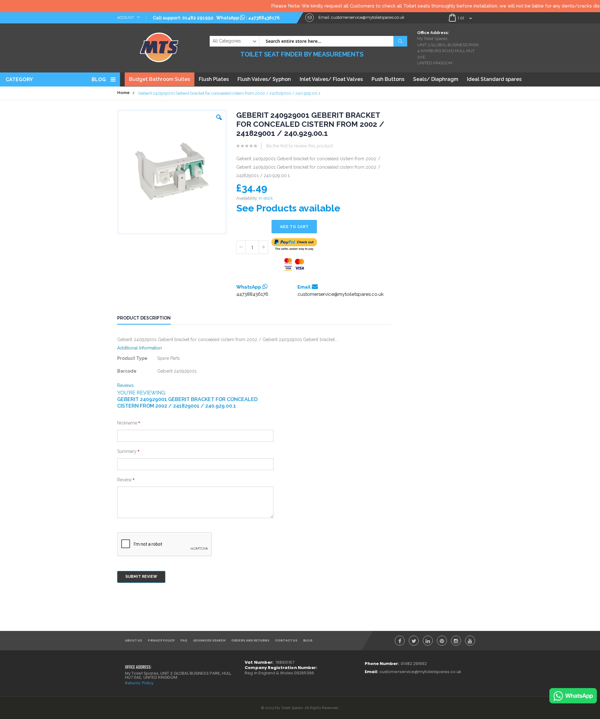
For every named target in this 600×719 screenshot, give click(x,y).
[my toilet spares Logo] (159, 45)
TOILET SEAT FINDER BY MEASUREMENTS (301, 54)
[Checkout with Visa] (294, 264)
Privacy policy (161, 640)
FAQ (183, 640)
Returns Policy (139, 683)
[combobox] (333, 41)
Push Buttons (388, 79)
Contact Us (286, 640)
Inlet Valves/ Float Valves (331, 79)
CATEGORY (19, 79)
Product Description (144, 317)
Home (123, 92)
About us (133, 640)
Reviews (125, 385)
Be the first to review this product (299, 145)
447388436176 (264, 17)
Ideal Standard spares (494, 79)
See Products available (288, 208)
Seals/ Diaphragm (435, 79)
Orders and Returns (250, 640)
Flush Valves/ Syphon (264, 79)
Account (126, 18)
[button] (219, 116)
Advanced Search (209, 640)
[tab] (148, 319)
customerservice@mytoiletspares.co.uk (341, 294)
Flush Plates (214, 79)
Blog (99, 79)
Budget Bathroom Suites (159, 79)
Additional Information (139, 347)
